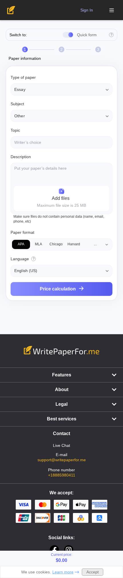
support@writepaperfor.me (61, 460)
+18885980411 (61, 475)
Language (20, 259)
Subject (17, 104)
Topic (15, 130)
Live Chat (61, 445)
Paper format (22, 232)
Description (21, 156)
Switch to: (18, 34)
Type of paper (23, 77)
